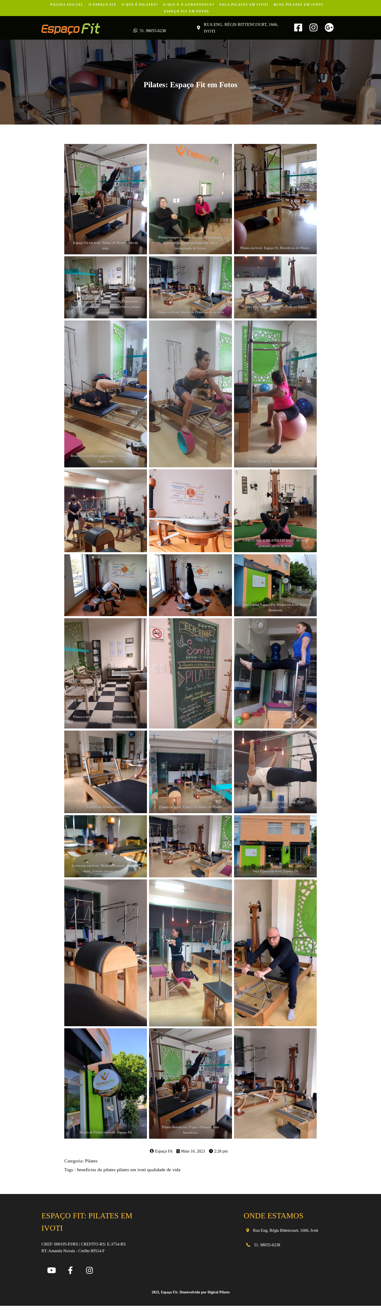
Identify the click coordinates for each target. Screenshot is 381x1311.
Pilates (91, 1160)
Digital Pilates (219, 1292)
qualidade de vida (163, 1169)
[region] (67, 1270)
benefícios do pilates (97, 1169)
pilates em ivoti (132, 1169)
